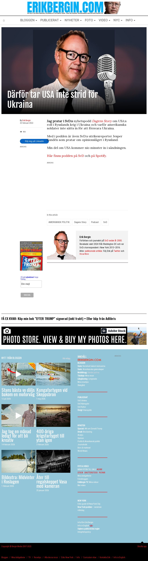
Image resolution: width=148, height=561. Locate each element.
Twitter (117, 251)
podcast (95, 222)
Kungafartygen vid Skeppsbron (51, 391)
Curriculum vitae (89, 557)
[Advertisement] (31, 193)
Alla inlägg (66, 358)
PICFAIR (102, 472)
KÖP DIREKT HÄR (29, 254)
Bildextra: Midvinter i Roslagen (18, 479)
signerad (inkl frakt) (69, 318)
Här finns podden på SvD (66, 156)
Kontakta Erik (105, 557)
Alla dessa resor (51, 557)
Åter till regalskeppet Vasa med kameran (51, 481)
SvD (105, 222)
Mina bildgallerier (18, 557)
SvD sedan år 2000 (113, 240)
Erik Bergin (85, 236)
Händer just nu (88, 372)
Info (78, 557)
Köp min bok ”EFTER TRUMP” (37, 318)
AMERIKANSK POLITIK (59, 222)
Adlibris (111, 318)
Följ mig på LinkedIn (34, 141)
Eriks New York (67, 557)
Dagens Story (80, 222)
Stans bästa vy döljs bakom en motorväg (18, 391)
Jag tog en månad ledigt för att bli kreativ (16, 435)
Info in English (119, 557)
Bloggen (4, 557)
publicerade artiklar (93, 251)
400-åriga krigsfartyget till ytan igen (50, 435)
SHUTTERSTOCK (91, 472)
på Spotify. (99, 156)
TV (29, 557)
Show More (84, 254)
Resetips (37, 557)
